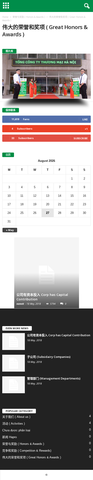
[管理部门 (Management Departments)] (13, 384)
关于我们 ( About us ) (16, 416)
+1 (86, 128)
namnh (20, 303)
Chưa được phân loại (16, 430)
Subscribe (81, 138)
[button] (86, 6)
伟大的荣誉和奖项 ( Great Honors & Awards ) (31, 457)
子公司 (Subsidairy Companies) (48, 357)
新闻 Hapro (9, 437)
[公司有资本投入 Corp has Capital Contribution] (46, 275)
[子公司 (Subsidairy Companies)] (13, 363)
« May (10, 230)
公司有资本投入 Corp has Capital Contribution (58, 335)
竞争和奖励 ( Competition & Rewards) (26, 450)
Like (85, 119)
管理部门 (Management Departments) (53, 378)
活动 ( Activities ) (13, 423)
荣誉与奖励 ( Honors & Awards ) (23, 444)
